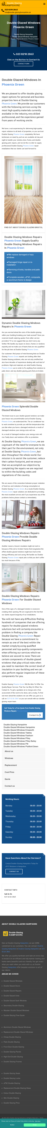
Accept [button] (35, 1124)
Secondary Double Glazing (14, 1005)
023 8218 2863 (11, 10)
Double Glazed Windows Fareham (18, 735)
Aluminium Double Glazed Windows (17, 1027)
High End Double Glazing (13, 1056)
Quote (7, 779)
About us (9, 751)
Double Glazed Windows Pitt (16, 743)
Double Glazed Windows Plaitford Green (21, 746)
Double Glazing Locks (12, 1078)
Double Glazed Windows (13, 981)
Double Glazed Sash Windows (15, 1000)
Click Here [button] (37, 1121)
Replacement (11, 765)
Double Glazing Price (12, 1103)
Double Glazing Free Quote (14, 1015)
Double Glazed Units (11, 995)
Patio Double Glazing (12, 1042)
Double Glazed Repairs (12, 990)
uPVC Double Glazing (12, 1083)
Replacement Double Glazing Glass (17, 1088)
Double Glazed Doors (12, 986)
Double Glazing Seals (12, 1073)
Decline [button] (12, 1124)
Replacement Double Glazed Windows (18, 1032)
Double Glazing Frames (13, 1061)
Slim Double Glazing (11, 1098)
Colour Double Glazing (12, 1093)
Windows (9, 758)
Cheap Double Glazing (12, 1037)
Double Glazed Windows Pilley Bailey (20, 741)
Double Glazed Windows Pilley (17, 738)
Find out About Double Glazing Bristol (23, 227)
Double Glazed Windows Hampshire (19, 727)
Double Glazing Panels (12, 1051)
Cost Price (9, 772)
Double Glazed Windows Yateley (18, 732)
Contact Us (34, 715)
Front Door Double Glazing (14, 1047)
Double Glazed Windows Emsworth (19, 730)
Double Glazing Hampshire (15, 724)
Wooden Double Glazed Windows (16, 1010)
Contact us (10, 785)
